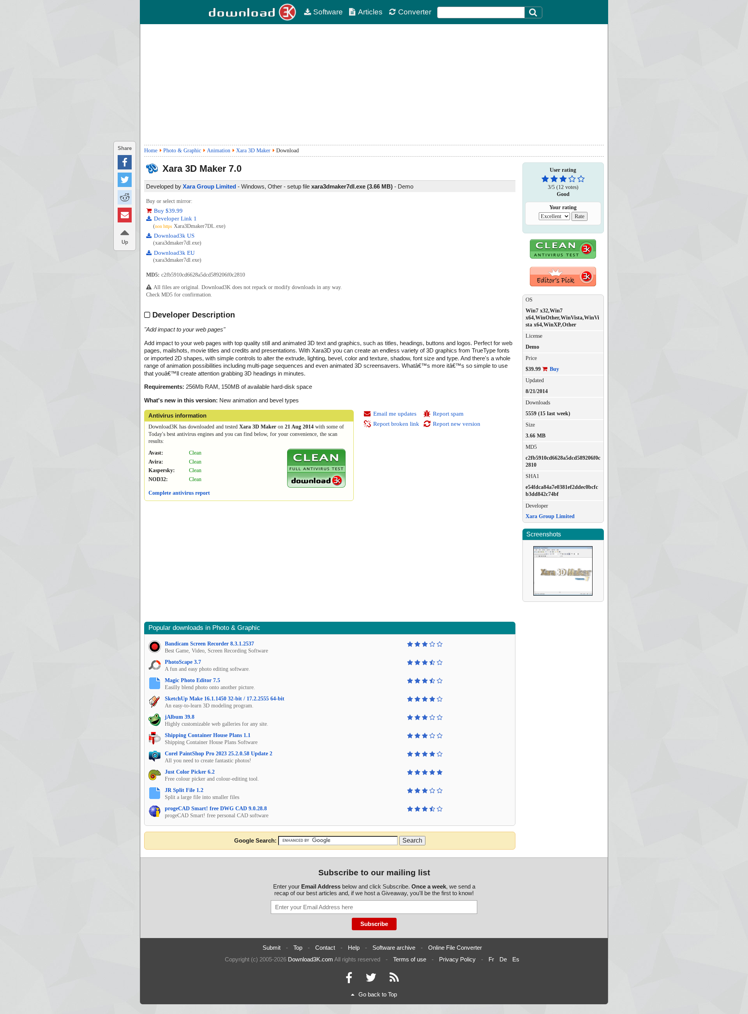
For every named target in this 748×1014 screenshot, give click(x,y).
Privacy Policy (457, 959)
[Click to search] (534, 12)
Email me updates (394, 414)
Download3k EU (174, 253)
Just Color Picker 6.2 (190, 772)
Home (150, 150)
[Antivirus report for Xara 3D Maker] (316, 486)
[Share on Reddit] (125, 197)
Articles (370, 12)
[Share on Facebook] (125, 162)
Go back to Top (377, 994)
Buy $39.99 (168, 211)
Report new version (456, 424)
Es (515, 959)
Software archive (393, 947)
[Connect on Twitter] (371, 979)
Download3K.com (310, 959)
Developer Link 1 (175, 218)
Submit (271, 947)
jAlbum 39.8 (179, 717)
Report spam (448, 414)
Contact (325, 947)
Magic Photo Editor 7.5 (192, 680)
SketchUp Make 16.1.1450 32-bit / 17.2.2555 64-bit (224, 699)
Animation (218, 150)
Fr (491, 959)
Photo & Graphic (182, 150)
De (503, 959)
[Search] (533, 12)
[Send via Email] (125, 215)
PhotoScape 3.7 (183, 662)
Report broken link (396, 424)
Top (297, 947)
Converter (414, 12)
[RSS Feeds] (394, 979)
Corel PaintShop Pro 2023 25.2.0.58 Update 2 (218, 754)
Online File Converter (455, 947)
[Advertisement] (374, 84)
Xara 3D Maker (253, 150)
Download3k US (174, 236)
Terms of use (409, 959)
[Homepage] (253, 12)
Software (328, 12)
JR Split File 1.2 (184, 790)
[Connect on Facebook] (349, 979)
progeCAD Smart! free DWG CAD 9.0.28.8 (216, 808)
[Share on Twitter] (125, 180)
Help (354, 947)
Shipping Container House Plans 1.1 (208, 735)
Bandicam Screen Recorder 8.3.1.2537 (209, 644)
